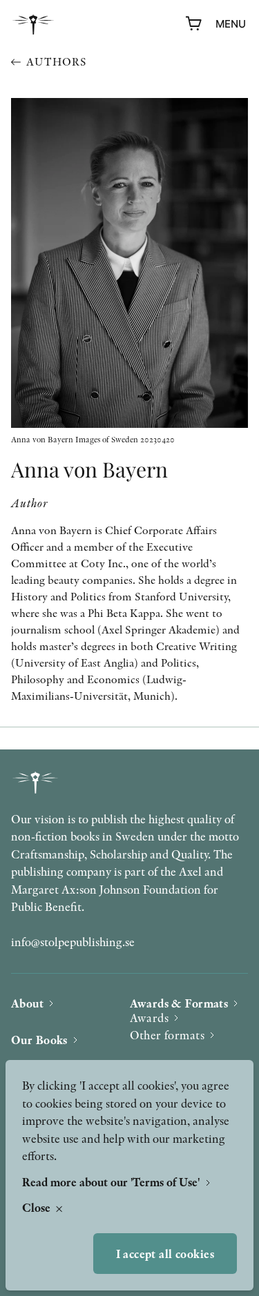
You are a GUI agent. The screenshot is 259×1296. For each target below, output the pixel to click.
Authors (56, 62)
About (27, 1003)
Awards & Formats (179, 1003)
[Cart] (194, 24)
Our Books (39, 1039)
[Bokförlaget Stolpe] (33, 24)
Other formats (167, 1035)
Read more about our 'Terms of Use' (112, 1182)
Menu (230, 23)
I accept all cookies (165, 1253)
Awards (149, 1017)
